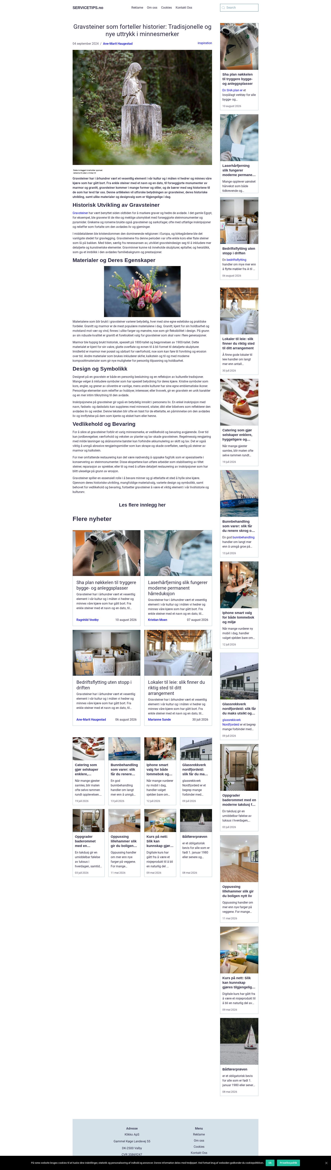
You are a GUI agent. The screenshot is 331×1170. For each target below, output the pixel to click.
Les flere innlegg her (142, 505)
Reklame (137, 7)
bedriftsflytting (236, 260)
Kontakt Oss (184, 7)
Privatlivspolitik (288, 1162)
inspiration (205, 43)
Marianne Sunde (159, 719)
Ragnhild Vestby (87, 620)
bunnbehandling (244, 537)
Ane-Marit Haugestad (118, 43)
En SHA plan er (232, 90)
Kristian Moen (157, 620)
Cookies (166, 7)
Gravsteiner (80, 213)
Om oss (152, 7)
